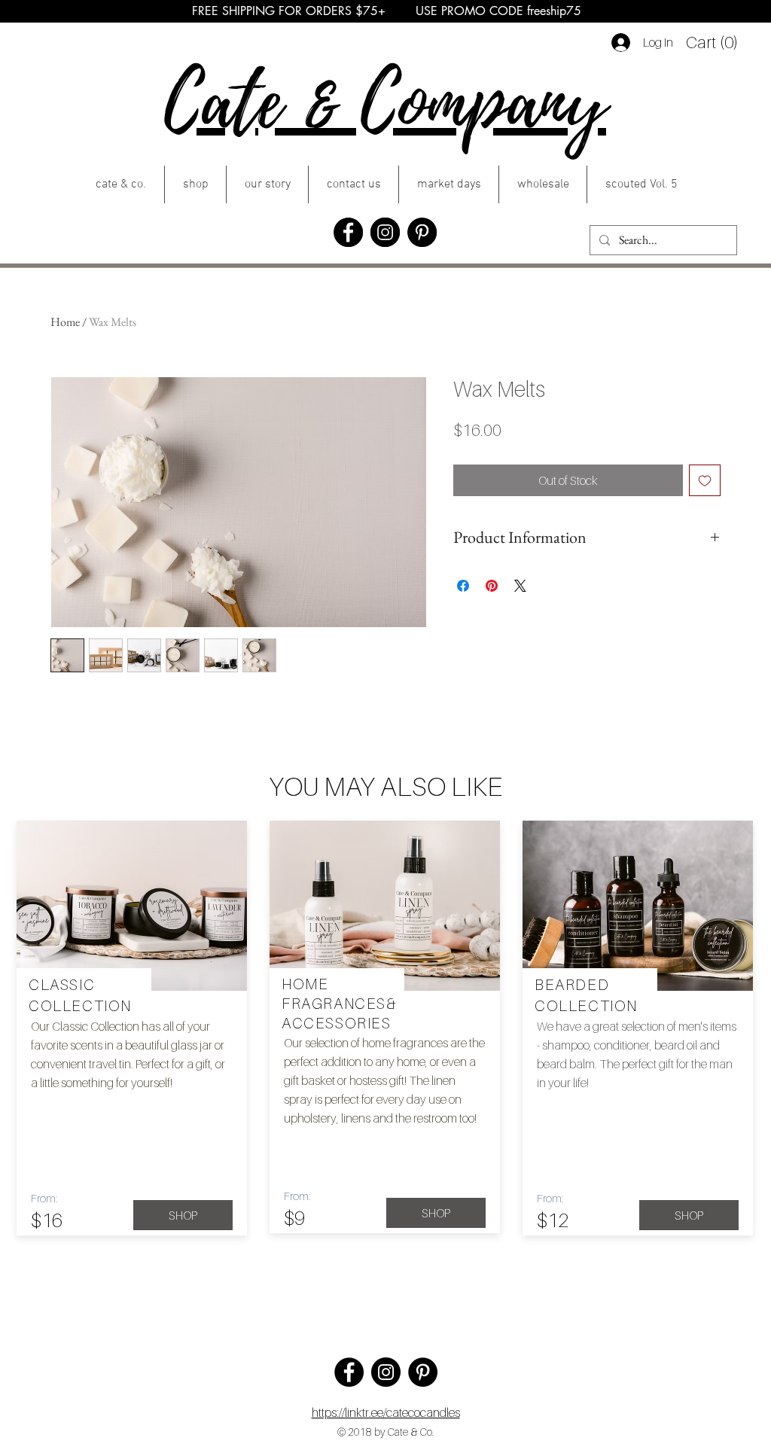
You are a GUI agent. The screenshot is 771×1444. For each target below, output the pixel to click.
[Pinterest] (422, 232)
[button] (711, 42)
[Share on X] (520, 586)
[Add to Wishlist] (705, 480)
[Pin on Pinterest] (492, 586)
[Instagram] (385, 232)
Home (65, 322)
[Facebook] (348, 232)
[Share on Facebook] (463, 586)
